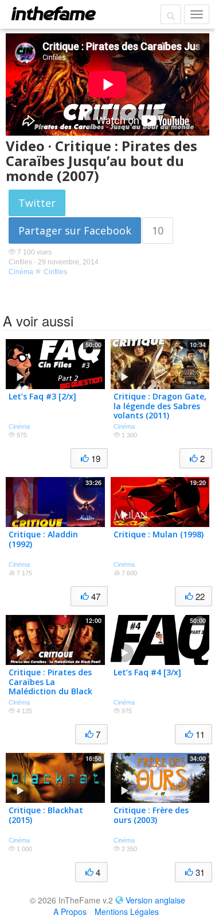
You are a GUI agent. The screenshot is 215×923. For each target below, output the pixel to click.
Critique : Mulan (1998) (159, 534)
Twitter (37, 203)
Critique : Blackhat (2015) (46, 815)
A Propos (70, 911)
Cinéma (21, 272)
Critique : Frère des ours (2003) (151, 815)
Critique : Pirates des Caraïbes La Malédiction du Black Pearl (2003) (50, 686)
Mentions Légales (127, 911)
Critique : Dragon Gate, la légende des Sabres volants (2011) (160, 406)
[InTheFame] (53, 13)
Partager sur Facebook (74, 230)
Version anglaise (155, 900)
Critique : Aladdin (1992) (43, 539)
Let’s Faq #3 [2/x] (42, 396)
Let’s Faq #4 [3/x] (147, 672)
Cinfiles (55, 272)
